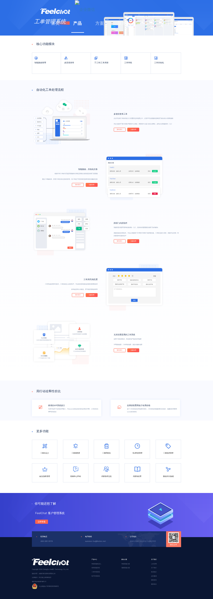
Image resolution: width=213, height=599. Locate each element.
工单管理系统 (96, 572)
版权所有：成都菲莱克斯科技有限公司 (43, 573)
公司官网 (154, 564)
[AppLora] (55, 7)
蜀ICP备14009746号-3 (39, 581)
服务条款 (154, 584)
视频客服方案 (125, 567)
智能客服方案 (125, 564)
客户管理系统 (96, 576)
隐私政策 (154, 580)
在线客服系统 (96, 567)
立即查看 (41, 521)
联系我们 (154, 572)
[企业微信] (85, 9)
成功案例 (154, 576)
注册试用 (133, 129)
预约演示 (119, 129)
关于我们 (154, 567)
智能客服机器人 (96, 564)
